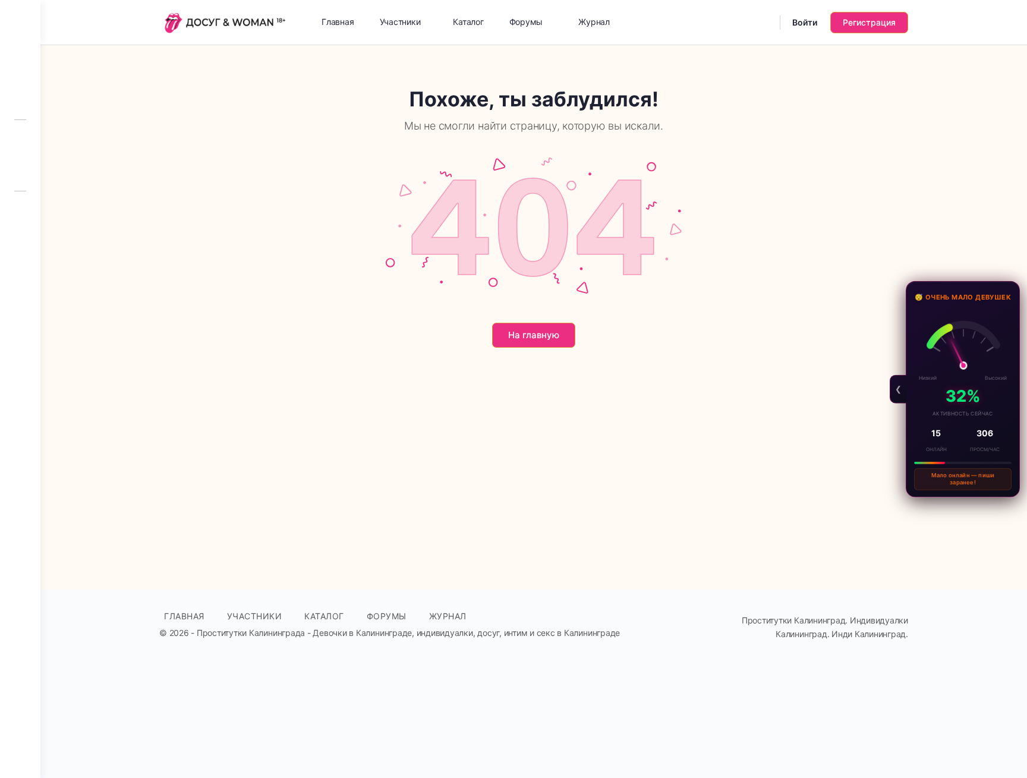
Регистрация (869, 22)
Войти (804, 22)
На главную (533, 335)
